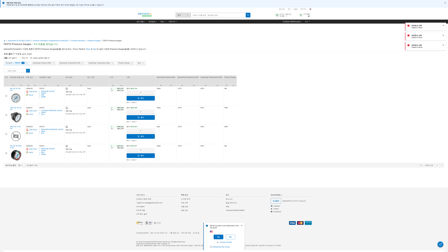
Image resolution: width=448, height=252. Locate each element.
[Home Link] (145, 15)
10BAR (43, 93)
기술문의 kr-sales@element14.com (149, 203)
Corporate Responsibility (235, 210)
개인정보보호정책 (142, 233)
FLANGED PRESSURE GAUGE (51, 110)
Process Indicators (78, 41)
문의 (289, 9)
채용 (227, 206)
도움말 (295, 9)
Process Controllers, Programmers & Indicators (50, 41)
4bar (95, 49)
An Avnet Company (143, 242)
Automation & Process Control (19, 41)
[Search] (248, 15)
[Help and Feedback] (440, 244)
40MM (43, 97)
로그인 (281, 14)
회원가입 (288, 14)
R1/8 (42, 95)
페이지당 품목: (11, 165)
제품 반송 (184, 206)
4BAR (43, 131)
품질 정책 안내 (231, 203)
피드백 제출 (140, 210)
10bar (88, 49)
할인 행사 (282, 9)
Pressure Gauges (94, 41)
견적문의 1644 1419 (143, 199)
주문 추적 (303, 9)
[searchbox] (218, 15)
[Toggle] (5, 58)
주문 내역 (184, 203)
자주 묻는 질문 (141, 214)
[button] (141, 22)
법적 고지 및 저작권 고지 (158, 233)
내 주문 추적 (185, 199)
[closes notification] (445, 3)
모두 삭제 (26, 54)
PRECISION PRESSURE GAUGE (52, 129)
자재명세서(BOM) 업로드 (292, 22)
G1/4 (42, 114)
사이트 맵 (196, 233)
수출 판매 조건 (174, 233)
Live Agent (140, 206)
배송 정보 (184, 210)
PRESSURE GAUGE (48, 91)
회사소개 (229, 199)
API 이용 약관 (186, 233)
